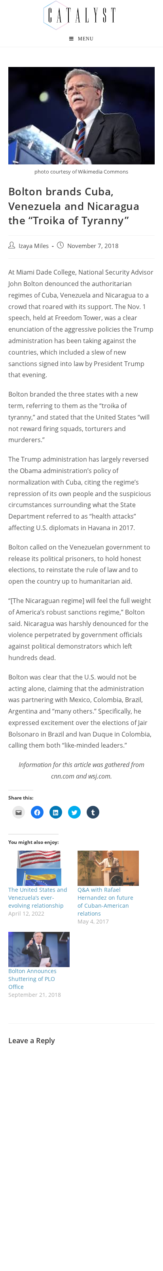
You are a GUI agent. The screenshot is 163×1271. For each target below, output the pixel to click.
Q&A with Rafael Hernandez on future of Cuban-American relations (105, 901)
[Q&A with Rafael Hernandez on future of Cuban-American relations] (108, 868)
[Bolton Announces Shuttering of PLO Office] (39, 949)
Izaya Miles (34, 246)
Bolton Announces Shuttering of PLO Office (32, 978)
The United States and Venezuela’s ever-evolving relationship (37, 897)
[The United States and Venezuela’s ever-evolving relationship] (39, 868)
